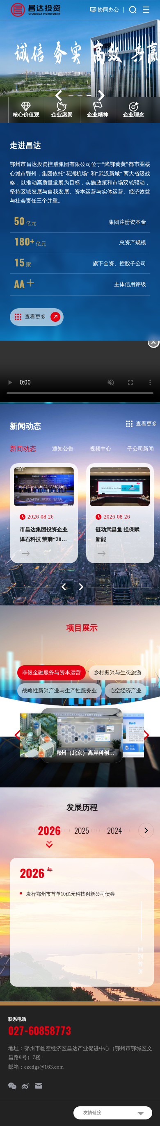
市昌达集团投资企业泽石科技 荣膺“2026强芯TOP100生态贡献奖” (44, 535)
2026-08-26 (40, 517)
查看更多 (146, 424)
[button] (58, 95)
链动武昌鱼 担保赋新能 (117, 534)
